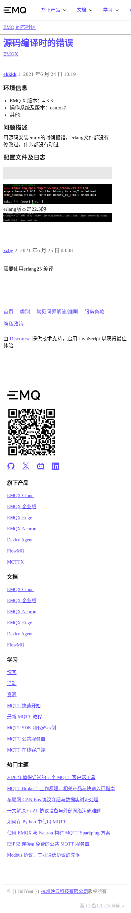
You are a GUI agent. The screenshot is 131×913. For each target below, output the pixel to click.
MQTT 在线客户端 (26, 750)
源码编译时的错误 (38, 43)
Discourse (20, 338)
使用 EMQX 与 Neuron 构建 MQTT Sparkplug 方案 (58, 832)
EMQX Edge (19, 517)
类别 (25, 312)
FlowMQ (15, 551)
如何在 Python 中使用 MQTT (36, 821)
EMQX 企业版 (21, 506)
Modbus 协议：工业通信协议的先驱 (43, 855)
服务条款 (94, 312)
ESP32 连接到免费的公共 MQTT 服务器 (48, 844)
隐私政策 (13, 324)
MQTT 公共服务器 (26, 738)
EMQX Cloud (20, 495)
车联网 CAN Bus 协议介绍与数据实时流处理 (52, 799)
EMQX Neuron (21, 528)
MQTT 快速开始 (24, 705)
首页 (8, 312)
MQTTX (15, 562)
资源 (11, 694)
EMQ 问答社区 (19, 27)
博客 (11, 672)
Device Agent (20, 539)
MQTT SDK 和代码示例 (31, 727)
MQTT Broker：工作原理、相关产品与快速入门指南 (61, 788)
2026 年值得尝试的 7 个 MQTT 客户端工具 (51, 777)
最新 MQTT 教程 (24, 716)
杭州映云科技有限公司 (64, 891)
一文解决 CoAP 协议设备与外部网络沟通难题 (54, 810)
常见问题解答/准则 (57, 312)
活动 (11, 683)
